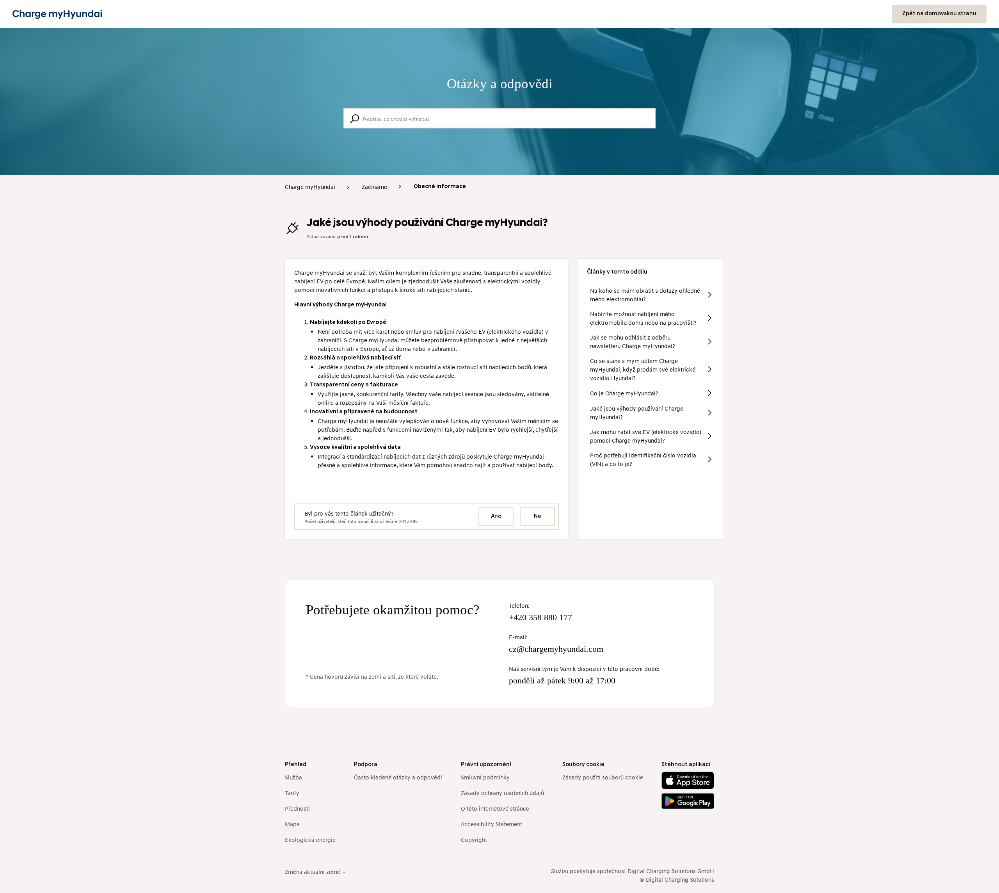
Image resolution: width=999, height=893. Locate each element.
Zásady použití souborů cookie (602, 777)
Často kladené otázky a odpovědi (398, 777)
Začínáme (374, 186)
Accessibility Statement (491, 823)
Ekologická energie (310, 839)
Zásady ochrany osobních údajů (502, 792)
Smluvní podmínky (485, 777)
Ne (537, 516)
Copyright (474, 839)
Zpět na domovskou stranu (939, 14)
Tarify (292, 792)
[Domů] (57, 14)
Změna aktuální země (313, 871)
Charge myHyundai (310, 186)
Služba (293, 777)
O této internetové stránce (495, 808)
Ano (496, 516)
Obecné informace (440, 187)
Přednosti (297, 808)
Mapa (292, 823)
